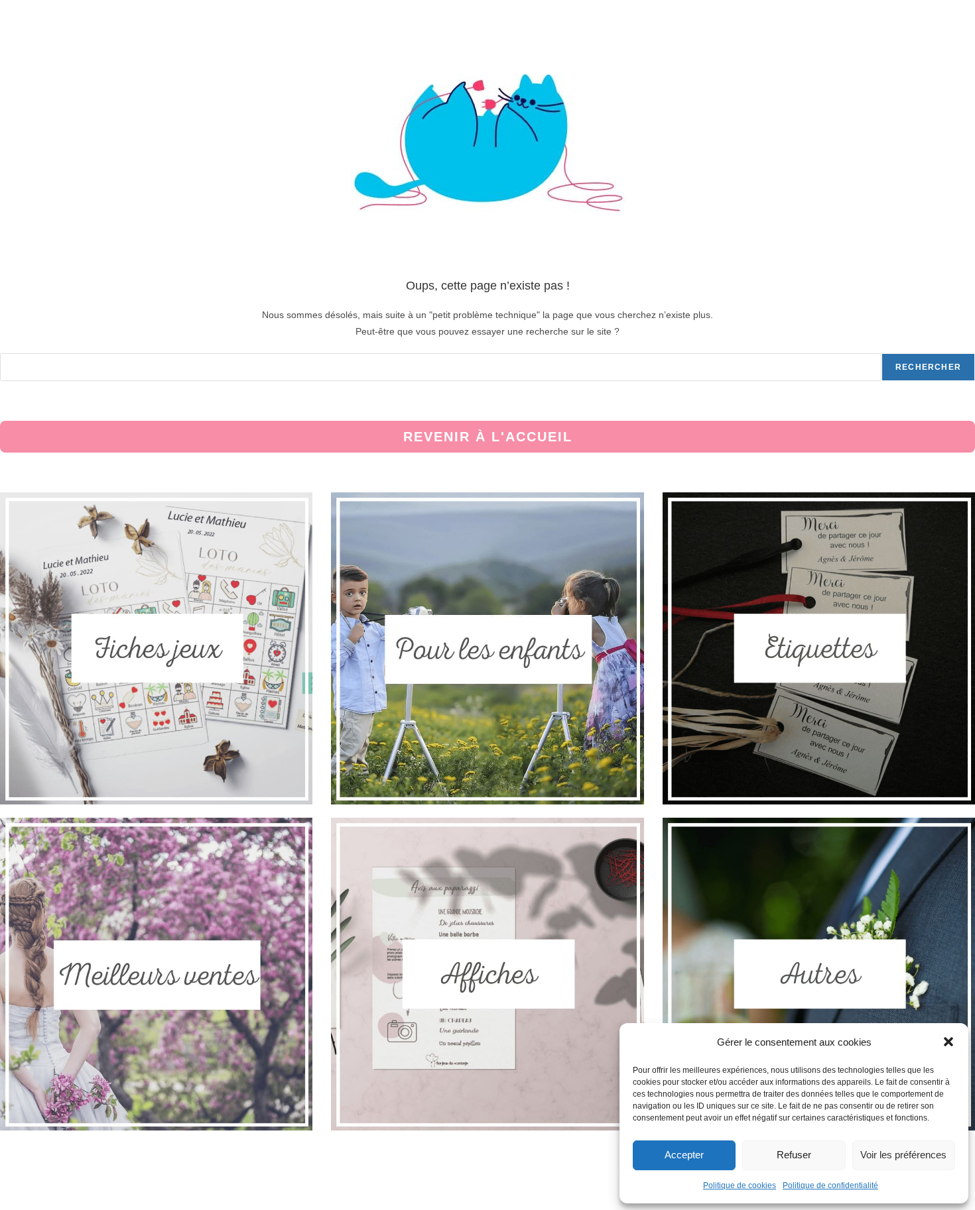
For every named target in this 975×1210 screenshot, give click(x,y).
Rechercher (928, 367)
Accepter (684, 1154)
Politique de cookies (739, 1185)
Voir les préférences (903, 1154)
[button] (948, 1041)
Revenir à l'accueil (487, 436)
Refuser (794, 1154)
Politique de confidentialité (830, 1185)
